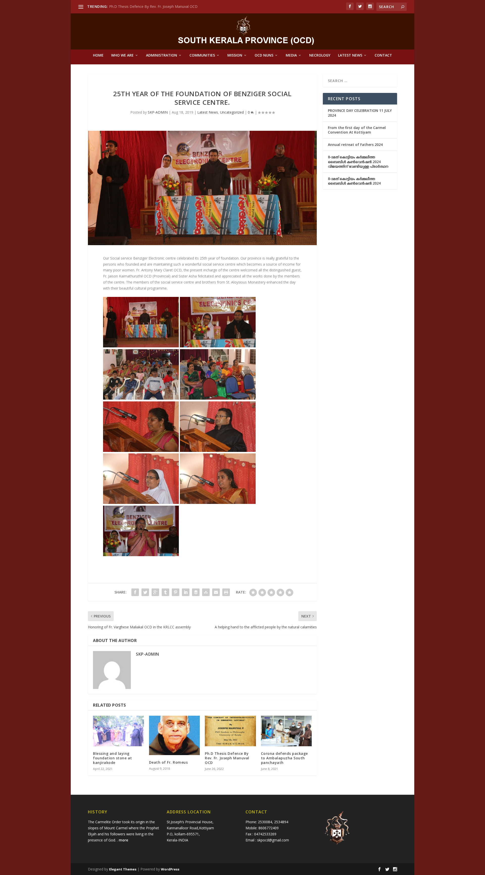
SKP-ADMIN (158, 112)
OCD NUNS (264, 55)
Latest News (350, 55)
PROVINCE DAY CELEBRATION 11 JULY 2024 (360, 112)
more (124, 840)
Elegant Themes (122, 869)
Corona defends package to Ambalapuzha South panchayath (284, 758)
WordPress (170, 869)
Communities (202, 55)
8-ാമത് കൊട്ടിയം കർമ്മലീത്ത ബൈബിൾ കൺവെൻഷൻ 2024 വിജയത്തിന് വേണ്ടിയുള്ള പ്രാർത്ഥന (358, 161)
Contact (383, 55)
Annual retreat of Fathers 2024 (355, 144)
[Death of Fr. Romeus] (174, 735)
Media (291, 55)
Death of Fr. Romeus (168, 762)
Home (98, 55)
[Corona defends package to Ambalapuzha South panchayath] (286, 731)
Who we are (122, 55)
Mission (234, 55)
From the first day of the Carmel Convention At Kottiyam (357, 130)
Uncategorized (232, 112)
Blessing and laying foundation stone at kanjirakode (112, 758)
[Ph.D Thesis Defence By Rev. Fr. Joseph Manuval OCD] (230, 731)
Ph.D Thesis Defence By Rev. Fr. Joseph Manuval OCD (153, 6)
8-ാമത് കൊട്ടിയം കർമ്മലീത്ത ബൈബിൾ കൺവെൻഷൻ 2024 (354, 181)
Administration (161, 55)
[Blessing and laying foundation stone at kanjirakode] (118, 731)
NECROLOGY (319, 55)
